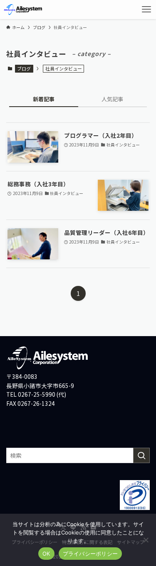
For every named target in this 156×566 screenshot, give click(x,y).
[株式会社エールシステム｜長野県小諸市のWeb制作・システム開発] (23, 9)
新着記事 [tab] (43, 99)
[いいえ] (145, 540)
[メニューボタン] (146, 9)
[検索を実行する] (141, 455)
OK (46, 553)
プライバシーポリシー (90, 553)
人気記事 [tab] (112, 99)
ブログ (24, 68)
